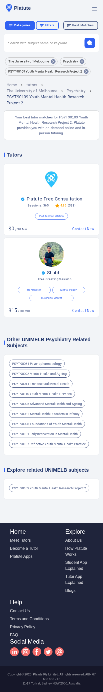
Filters (49, 25)
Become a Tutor (24, 548)
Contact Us (20, 611)
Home (11, 85)
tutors (32, 85)
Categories (22, 25)
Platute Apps (21, 556)
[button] (31, 61)
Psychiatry (76, 91)
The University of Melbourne (32, 91)
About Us (73, 540)
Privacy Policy (22, 627)
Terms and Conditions (29, 619)
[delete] (89, 43)
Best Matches (83, 25)
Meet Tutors (20, 540)
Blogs (70, 590)
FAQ (14, 635)
